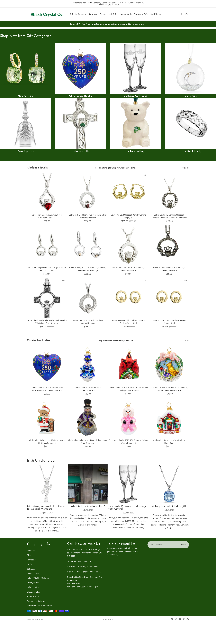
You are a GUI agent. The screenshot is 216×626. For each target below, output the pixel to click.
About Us (31, 550)
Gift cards (31, 569)
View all (185, 167)
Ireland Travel (33, 573)
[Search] (176, 14)
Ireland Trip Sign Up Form (38, 578)
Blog (29, 555)
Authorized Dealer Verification (39, 605)
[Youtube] (179, 619)
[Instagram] (175, 619)
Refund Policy (33, 587)
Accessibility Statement (37, 601)
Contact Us (31, 559)
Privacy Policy (32, 582)
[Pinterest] (187, 619)
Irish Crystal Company (37, 619)
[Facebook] (171, 619)
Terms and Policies (108, 619)
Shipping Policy (33, 592)
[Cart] (186, 14)
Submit (183, 544)
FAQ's (29, 564)
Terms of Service (34, 596)
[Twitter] (183, 619)
